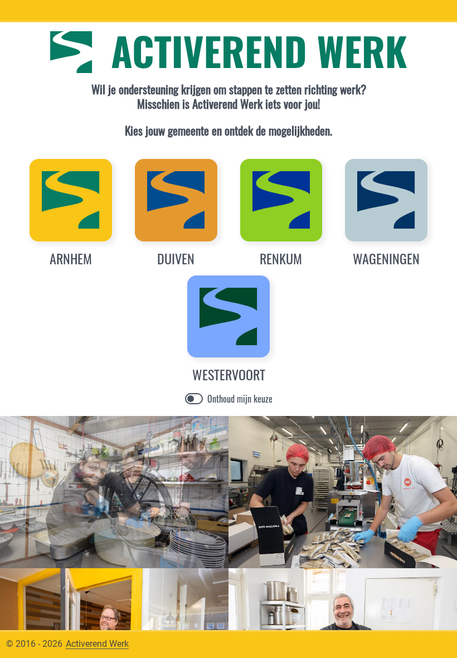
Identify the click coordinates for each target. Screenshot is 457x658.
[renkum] (281, 200)
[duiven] (176, 200)
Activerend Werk (97, 643)
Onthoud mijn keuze (240, 399)
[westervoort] (228, 316)
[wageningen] (386, 200)
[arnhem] (71, 200)
